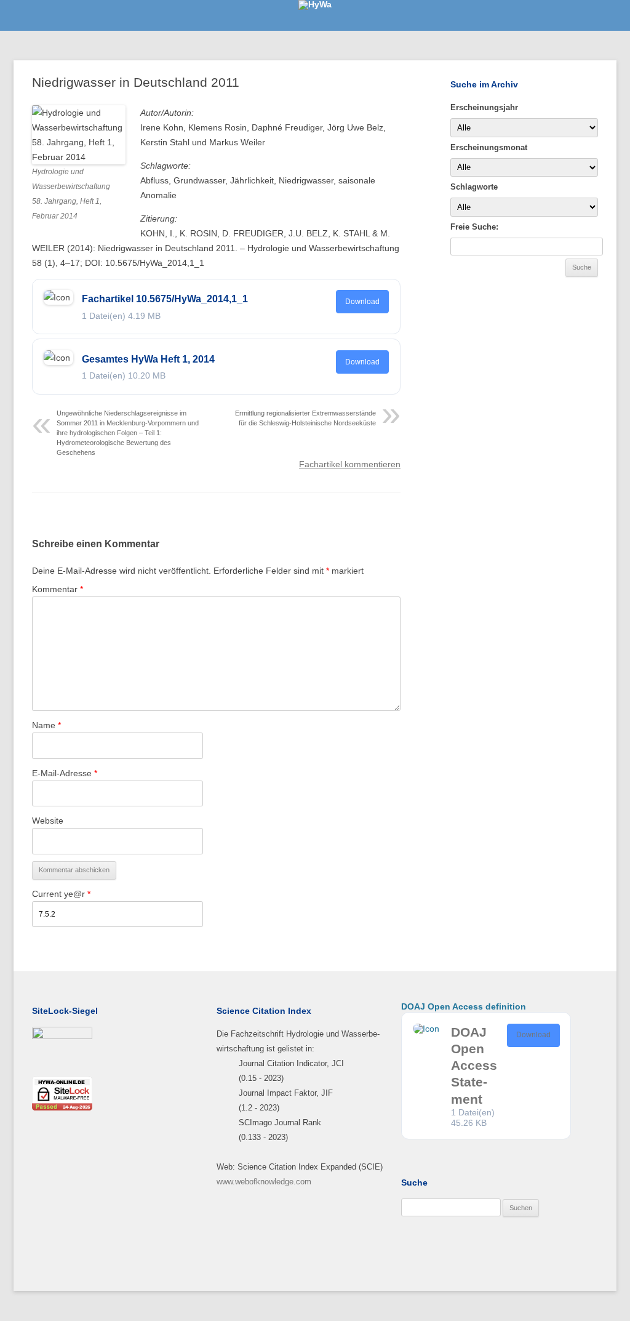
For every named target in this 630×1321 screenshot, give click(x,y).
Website (47, 820)
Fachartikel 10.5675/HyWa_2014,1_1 (165, 299)
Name (46, 725)
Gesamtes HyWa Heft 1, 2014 (148, 359)
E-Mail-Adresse (64, 773)
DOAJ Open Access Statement (474, 1065)
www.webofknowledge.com (264, 1181)
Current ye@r (61, 894)
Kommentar (57, 589)
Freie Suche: (474, 226)
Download (362, 301)
